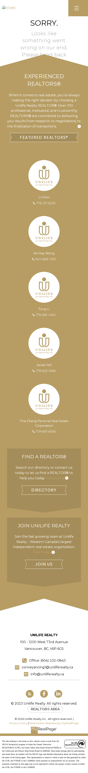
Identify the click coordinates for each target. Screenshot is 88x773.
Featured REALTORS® (44, 137)
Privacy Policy (18, 723)
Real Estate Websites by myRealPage (54, 723)
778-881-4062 (46, 315)
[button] (44, 137)
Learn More (67, 126)
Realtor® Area (45, 709)
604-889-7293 (45, 259)
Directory (43, 490)
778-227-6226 (45, 203)
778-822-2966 (46, 371)
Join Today (42, 552)
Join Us (44, 564)
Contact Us (55, 478)
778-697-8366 (46, 431)
